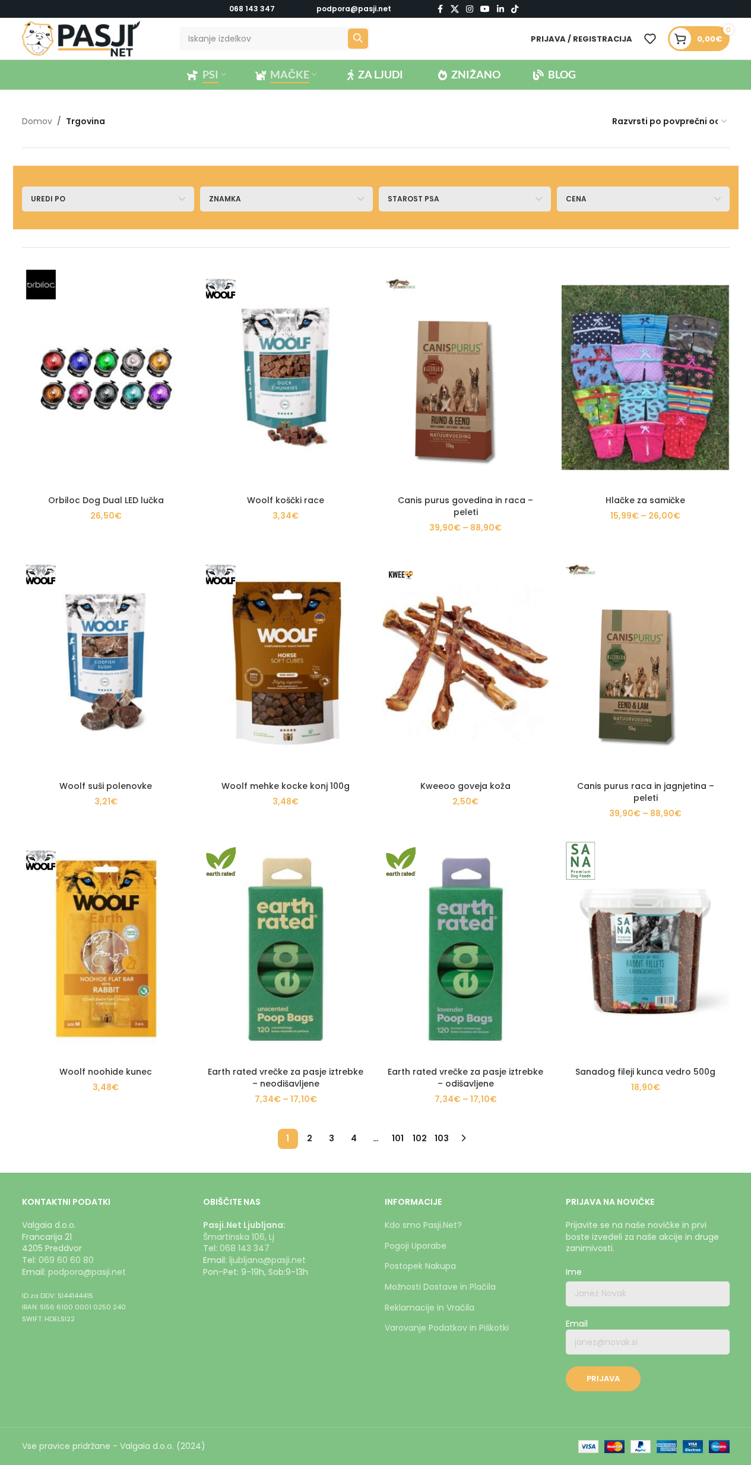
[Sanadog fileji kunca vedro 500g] (646, 949)
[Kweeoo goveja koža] (466, 663)
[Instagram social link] (469, 9)
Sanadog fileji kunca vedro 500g (645, 1072)
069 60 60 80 (66, 1260)
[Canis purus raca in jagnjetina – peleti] (646, 663)
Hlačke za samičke (645, 500)
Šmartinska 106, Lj (238, 1237)
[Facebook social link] (440, 9)
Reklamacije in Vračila (429, 1308)
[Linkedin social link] (500, 9)
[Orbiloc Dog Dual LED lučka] (106, 378)
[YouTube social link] (485, 9)
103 (442, 1138)
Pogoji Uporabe (415, 1246)
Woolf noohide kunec (105, 1072)
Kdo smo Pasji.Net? (423, 1225)
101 (398, 1138)
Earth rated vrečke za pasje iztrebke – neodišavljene (285, 1078)
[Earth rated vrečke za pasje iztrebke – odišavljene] (466, 949)
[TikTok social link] (515, 9)
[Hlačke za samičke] (646, 378)
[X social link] (454, 9)
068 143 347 (252, 9)
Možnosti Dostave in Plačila (440, 1287)
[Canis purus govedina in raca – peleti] (466, 378)
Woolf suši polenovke (105, 786)
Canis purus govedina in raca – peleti (465, 506)
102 (420, 1138)
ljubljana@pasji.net (267, 1260)
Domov (37, 121)
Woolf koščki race (285, 500)
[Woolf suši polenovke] (106, 663)
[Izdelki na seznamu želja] (650, 38)
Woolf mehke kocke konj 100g (285, 786)
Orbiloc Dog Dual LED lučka (106, 500)
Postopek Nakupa (420, 1266)
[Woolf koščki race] (286, 378)
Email (577, 1324)
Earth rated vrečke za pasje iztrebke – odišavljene (465, 1078)
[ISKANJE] (358, 39)
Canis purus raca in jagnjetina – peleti (645, 792)
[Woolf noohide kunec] (106, 949)
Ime (574, 1272)
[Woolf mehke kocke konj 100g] (286, 663)
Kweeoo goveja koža (465, 786)
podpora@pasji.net (87, 1272)
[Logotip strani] (81, 38)
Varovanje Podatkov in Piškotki (447, 1328)
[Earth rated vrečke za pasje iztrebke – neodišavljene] (286, 949)
